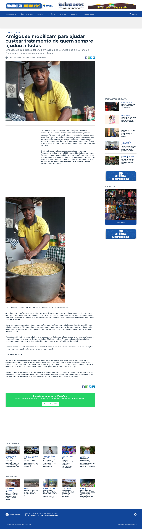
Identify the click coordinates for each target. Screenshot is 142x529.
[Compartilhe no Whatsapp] (89, 58)
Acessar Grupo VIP (50, 404)
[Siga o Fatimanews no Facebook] (135, 514)
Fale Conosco (88, 14)
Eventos (63, 14)
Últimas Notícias (27, 14)
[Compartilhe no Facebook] (86, 58)
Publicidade (74, 14)
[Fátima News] (71, 5)
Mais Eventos (121, 222)
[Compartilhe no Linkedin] (94, 58)
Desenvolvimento (123, 524)
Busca (134, 14)
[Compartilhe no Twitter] (91, 58)
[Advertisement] (21, 161)
